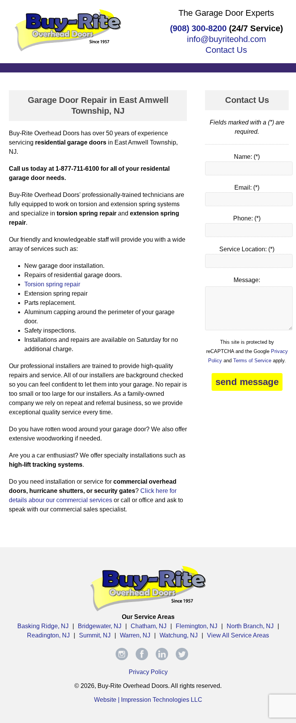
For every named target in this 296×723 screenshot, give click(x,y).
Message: (247, 280)
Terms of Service (252, 360)
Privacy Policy (148, 672)
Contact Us (226, 50)
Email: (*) (246, 187)
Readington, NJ (48, 635)
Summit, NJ (95, 635)
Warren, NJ (135, 635)
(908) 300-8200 (198, 28)
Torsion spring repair (52, 284)
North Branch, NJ (250, 626)
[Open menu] (148, 67)
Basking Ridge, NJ (43, 626)
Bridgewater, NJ (99, 626)
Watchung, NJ (179, 635)
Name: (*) (247, 156)
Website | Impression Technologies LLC (148, 699)
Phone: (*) (247, 218)
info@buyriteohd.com (226, 39)
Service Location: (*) (246, 249)
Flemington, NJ (196, 626)
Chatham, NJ (148, 626)
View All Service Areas (238, 635)
